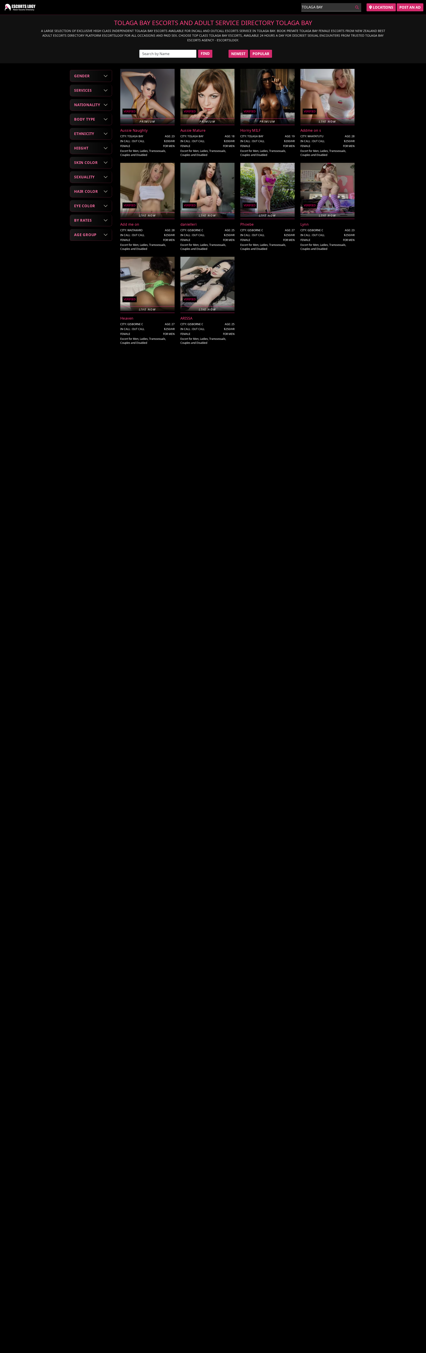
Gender (82, 75)
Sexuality (84, 176)
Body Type (84, 119)
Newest (238, 53)
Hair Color (86, 191)
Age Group (85, 234)
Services (83, 90)
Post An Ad (410, 7)
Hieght (81, 147)
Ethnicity (84, 133)
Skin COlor (86, 162)
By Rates (83, 220)
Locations (382, 7)
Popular (260, 53)
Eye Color (84, 205)
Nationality (87, 104)
